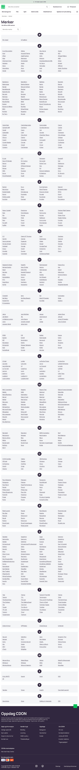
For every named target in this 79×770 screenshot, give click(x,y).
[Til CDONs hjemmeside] (3, 7)
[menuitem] (6, 12)
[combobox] (28, 7)
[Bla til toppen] (75, 706)
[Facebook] (42, 766)
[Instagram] (36, 766)
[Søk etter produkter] (47, 7)
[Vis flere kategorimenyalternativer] (77, 12)
